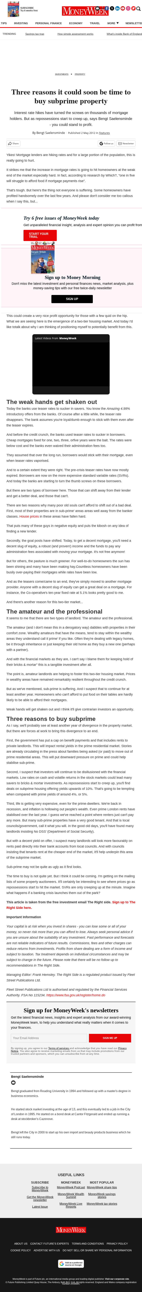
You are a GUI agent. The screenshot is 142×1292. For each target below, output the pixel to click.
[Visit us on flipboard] (133, 8)
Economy (75, 23)
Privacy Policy (117, 1247)
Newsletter (128, 143)
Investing (21, 23)
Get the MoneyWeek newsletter (40, 1202)
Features (104, 133)
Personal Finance (48, 23)
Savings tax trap (34, 33)
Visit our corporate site (117, 1282)
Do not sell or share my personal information (97, 1254)
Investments (61, 74)
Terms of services (59, 1048)
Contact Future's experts (49, 1247)
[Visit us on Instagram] (128, 8)
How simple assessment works (75, 33)
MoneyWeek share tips (102, 1191)
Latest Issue (40, 1210)
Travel (95, 23)
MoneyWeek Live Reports (71, 1209)
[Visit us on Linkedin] (117, 8)
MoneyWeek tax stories (102, 1207)
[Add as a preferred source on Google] (71, 1267)
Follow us (108, 143)
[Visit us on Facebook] (106, 8)
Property (80, 74)
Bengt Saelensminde (50, 133)
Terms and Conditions (88, 1247)
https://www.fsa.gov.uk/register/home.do (75, 995)
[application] (71, 364)
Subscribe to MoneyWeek (40, 1193)
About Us (20, 1247)
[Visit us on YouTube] (123, 8)
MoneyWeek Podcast (71, 1191)
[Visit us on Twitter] (112, 8)
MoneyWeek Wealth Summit (71, 1199)
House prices (29, 516)
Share (16, 143)
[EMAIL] (14, 1082)
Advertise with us (47, 1254)
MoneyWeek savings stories (102, 1199)
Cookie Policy (21, 1254)
